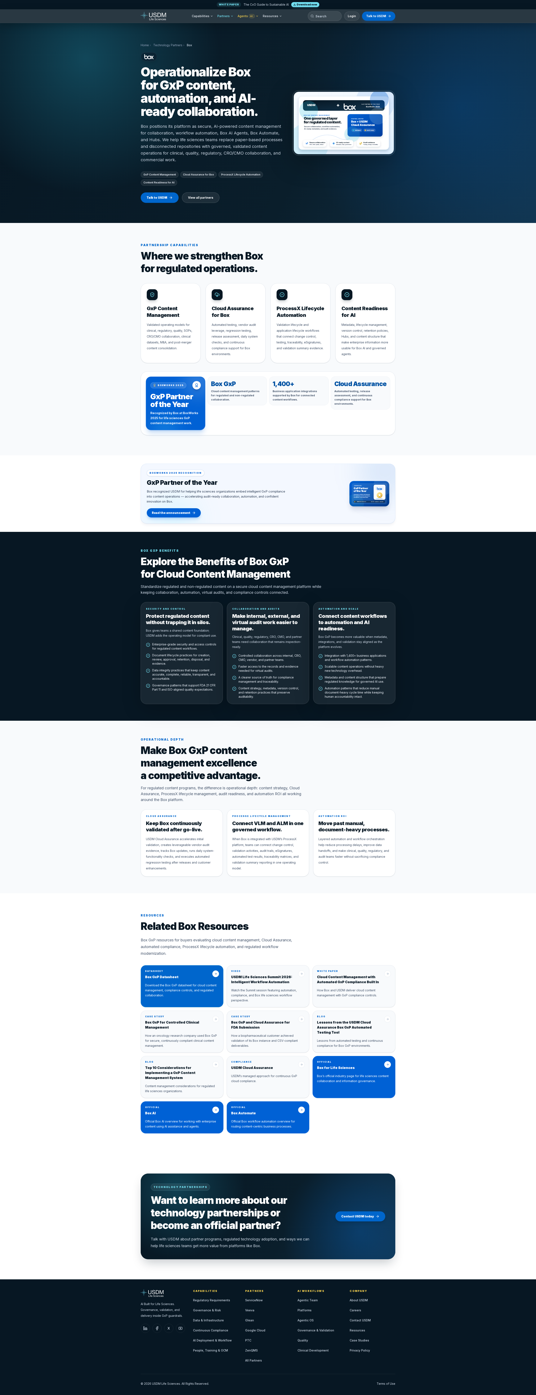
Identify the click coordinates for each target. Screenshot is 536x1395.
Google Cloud (255, 1330)
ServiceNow (254, 1300)
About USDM (359, 1300)
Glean (249, 1320)
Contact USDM (360, 1320)
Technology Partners (167, 45)
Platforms (305, 1310)
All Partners (253, 1360)
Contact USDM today (357, 1216)
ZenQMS (251, 1350)
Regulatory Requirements (211, 1300)
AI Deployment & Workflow (212, 1340)
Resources (270, 16)
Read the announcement (171, 512)
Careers (355, 1310)
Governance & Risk (207, 1310)
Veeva (249, 1310)
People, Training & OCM (210, 1350)
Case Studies (359, 1340)
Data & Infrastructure (208, 1320)
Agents (245, 16)
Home (145, 45)
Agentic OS (306, 1320)
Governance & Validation (316, 1330)
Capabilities (200, 16)
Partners (223, 16)
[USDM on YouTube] (180, 1328)
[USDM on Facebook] (157, 1328)
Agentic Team (308, 1300)
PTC (248, 1340)
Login (352, 16)
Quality (303, 1340)
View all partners (200, 197)
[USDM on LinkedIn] (145, 1328)
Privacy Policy (360, 1350)
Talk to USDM (376, 16)
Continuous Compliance (210, 1330)
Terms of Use (386, 1383)
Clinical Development (313, 1350)
